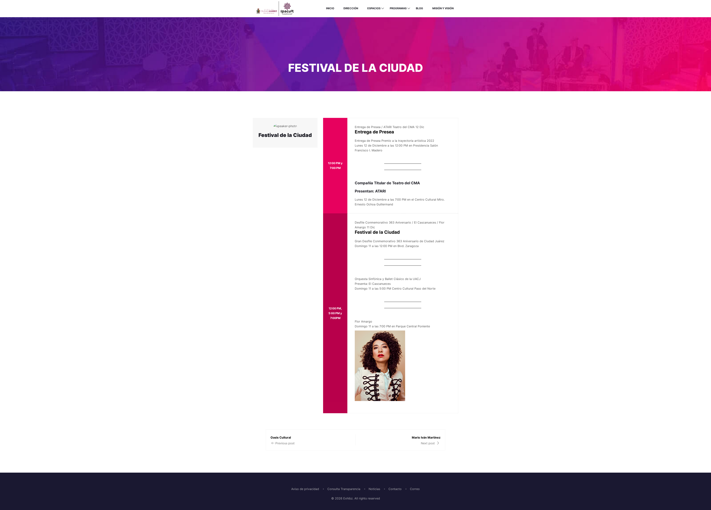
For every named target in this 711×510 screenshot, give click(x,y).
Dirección (350, 8)
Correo (415, 489)
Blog (419, 8)
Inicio (330, 8)
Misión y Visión (443, 8)
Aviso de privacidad (305, 489)
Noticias (374, 489)
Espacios (373, 8)
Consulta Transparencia (343, 489)
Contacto (395, 489)
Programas (398, 8)
